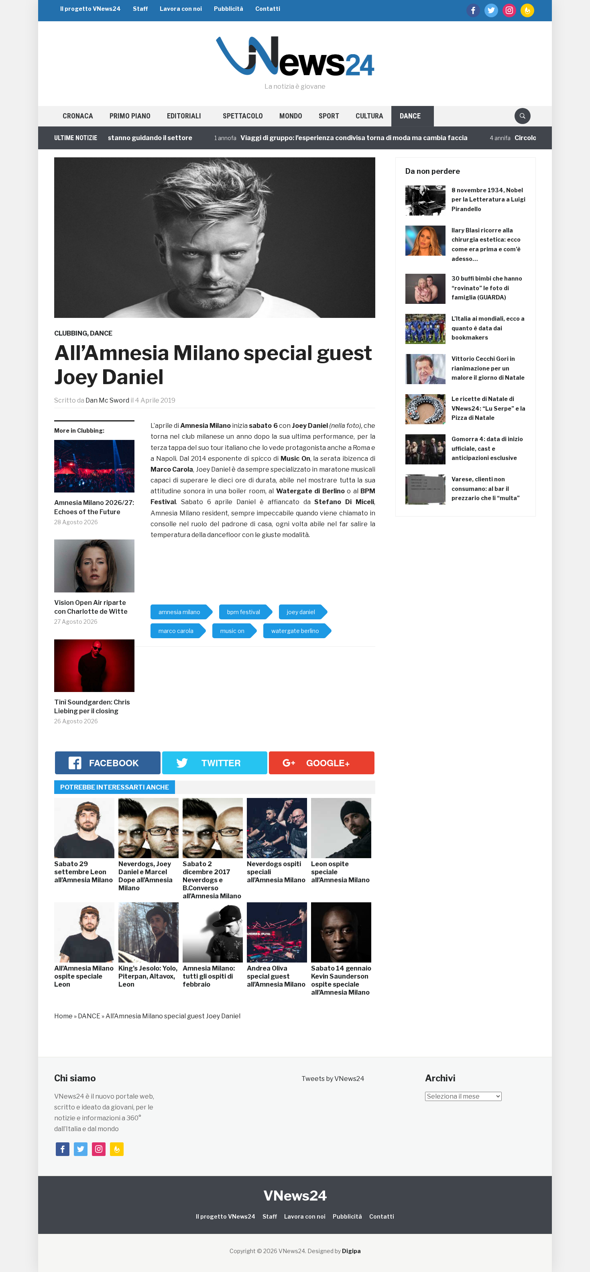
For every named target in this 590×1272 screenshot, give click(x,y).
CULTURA (369, 116)
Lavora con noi (181, 8)
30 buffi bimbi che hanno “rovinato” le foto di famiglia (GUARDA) (487, 288)
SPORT (329, 116)
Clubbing (70, 333)
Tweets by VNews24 (332, 1079)
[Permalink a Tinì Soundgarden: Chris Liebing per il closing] (94, 668)
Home (63, 1016)
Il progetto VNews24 (90, 8)
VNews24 (295, 1195)
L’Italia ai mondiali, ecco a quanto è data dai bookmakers (488, 328)
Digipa (351, 1251)
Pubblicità (228, 8)
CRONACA (78, 116)
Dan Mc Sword (107, 400)
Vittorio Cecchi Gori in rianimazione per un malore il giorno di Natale (488, 368)
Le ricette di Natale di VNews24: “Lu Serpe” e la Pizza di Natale (488, 408)
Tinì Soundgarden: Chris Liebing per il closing (92, 706)
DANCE (410, 116)
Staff (140, 8)
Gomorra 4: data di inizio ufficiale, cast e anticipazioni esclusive (487, 449)
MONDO (290, 116)
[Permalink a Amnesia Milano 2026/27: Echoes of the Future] (94, 469)
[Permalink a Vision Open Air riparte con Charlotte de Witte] (94, 568)
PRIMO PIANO (130, 116)
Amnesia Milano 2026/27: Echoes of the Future (94, 507)
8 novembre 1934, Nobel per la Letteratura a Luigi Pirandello (488, 200)
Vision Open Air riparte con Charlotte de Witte (91, 607)
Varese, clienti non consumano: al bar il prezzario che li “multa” (486, 489)
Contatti (267, 8)
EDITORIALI (184, 116)
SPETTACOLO (243, 116)
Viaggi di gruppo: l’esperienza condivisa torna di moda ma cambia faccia (319, 138)
